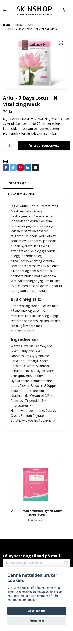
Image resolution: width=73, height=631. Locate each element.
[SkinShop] (34, 11)
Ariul (30, 25)
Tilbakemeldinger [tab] (22, 194)
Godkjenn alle (36, 610)
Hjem (6, 25)
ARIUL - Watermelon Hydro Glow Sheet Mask (36, 513)
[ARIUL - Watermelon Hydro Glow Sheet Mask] (36, 484)
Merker (18, 25)
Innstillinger (36, 620)
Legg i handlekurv (46, 146)
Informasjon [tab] (18, 183)
